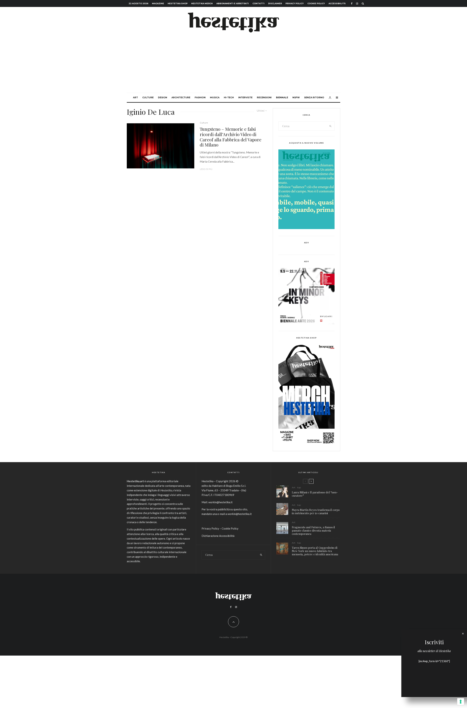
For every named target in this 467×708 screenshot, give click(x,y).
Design (162, 97)
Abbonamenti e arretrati (232, 3)
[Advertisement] (233, 65)
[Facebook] (351, 4)
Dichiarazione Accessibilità (218, 535)
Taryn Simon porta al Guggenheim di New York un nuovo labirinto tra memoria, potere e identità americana (315, 551)
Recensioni (264, 97)
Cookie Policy (316, 3)
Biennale (282, 97)
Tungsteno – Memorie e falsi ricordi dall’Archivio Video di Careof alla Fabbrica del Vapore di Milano (230, 136)
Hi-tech (229, 97)
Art (135, 97)
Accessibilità (337, 3)
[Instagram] (357, 4)
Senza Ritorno (314, 97)
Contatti (258, 3)
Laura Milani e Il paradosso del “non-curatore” (315, 494)
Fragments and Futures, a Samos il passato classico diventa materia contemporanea (313, 530)
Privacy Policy (294, 3)
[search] (330, 126)
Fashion (200, 97)
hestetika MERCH (202, 3)
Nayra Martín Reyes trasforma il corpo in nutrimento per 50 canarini (316, 511)
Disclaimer (275, 3)
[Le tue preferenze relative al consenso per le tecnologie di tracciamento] (460, 701)
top (299, 487)
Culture (148, 97)
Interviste (245, 97)
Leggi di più (206, 169)
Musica (214, 97)
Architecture (180, 97)
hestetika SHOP (178, 3)
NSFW (296, 97)
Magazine (158, 3)
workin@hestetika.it (220, 502)
